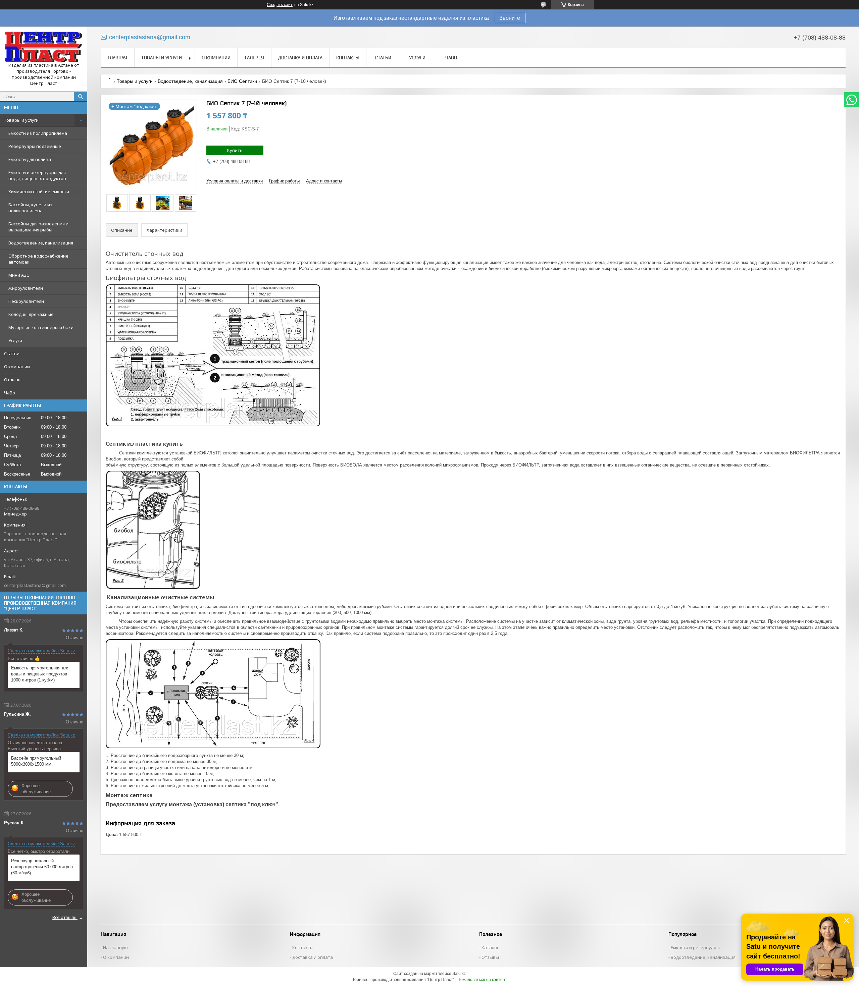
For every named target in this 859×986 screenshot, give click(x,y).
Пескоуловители (26, 301)
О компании (17, 367)
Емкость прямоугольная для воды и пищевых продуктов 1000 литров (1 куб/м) (40, 673)
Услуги (15, 340)
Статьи (11, 353)
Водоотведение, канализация (40, 243)
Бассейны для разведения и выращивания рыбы (38, 227)
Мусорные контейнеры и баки (40, 327)
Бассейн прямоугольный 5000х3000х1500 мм (36, 761)
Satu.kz (459, 973)
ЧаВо (9, 393)
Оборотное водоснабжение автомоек (38, 259)
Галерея (254, 57)
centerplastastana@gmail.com (35, 585)
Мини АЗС (18, 275)
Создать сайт (280, 4)
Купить (235, 150)
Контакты (347, 57)
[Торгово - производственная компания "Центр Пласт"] (43, 47)
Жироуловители (25, 288)
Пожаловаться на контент (482, 979)
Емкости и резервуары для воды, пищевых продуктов (37, 175)
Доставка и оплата (300, 57)
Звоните (509, 18)
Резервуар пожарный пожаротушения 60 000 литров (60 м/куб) (42, 866)
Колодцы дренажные (31, 314)
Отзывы (12, 380)
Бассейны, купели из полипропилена (30, 208)
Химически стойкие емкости (38, 191)
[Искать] (80, 97)
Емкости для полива (29, 159)
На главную (115, 947)
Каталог (490, 947)
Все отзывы (65, 917)
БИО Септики (242, 81)
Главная (117, 57)
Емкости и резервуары (695, 947)
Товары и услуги (21, 120)
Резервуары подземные (34, 146)
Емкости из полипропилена (37, 133)
